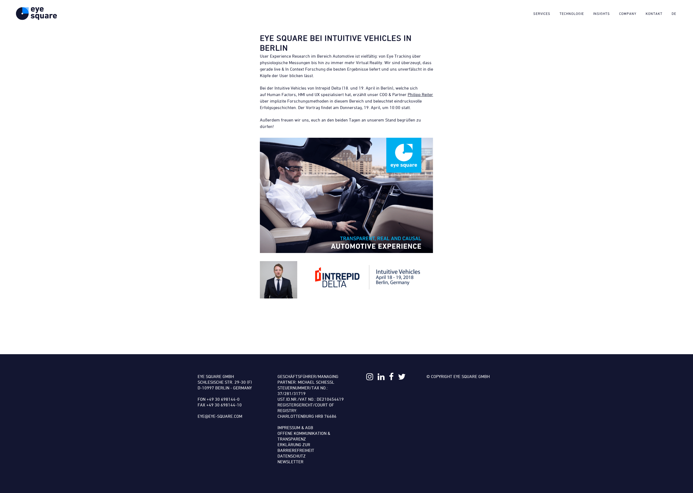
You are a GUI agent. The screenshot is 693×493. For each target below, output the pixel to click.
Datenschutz (291, 455)
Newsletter (290, 461)
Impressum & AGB (295, 427)
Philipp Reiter (420, 94)
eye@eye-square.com (220, 416)
